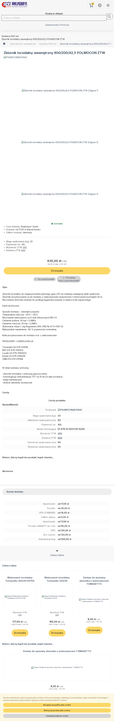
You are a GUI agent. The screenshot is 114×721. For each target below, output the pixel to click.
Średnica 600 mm (47, 44)
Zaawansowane (52, 25)
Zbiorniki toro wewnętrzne (23, 44)
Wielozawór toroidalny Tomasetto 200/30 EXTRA (19, 579)
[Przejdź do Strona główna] (4, 44)
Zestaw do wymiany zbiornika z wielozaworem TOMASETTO (94, 580)
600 (23, 250)
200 (25, 247)
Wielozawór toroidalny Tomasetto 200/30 (57, 579)
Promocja (65, 25)
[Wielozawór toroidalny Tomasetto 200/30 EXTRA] (20, 597)
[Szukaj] (109, 16)
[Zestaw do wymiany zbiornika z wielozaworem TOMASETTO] (94, 600)
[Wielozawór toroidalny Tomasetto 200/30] (57, 597)
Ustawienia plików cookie (57, 716)
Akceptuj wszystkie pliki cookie (57, 705)
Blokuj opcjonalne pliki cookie (57, 710)
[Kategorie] (108, 5)
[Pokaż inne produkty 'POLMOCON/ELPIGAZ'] (15, 57)
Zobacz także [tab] (57, 555)
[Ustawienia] (99, 5)
